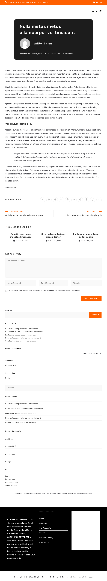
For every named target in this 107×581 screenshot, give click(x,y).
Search (8, 310)
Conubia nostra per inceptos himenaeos (20, 235)
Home (41, 518)
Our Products (45, 528)
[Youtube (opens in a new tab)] (100, 2)
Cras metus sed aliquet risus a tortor (53, 235)
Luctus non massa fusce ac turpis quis (86, 235)
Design (57, 54)
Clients (42, 533)
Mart (50, 44)
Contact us (44, 542)
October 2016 (10, 366)
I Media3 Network (85, 577)
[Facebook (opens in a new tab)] (94, 2)
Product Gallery (46, 538)
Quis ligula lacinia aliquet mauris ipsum (20, 341)
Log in (7, 476)
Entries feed (10, 479)
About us (43, 523)
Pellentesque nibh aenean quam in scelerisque (24, 332)
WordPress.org (11, 485)
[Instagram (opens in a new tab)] (97, 2)
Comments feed (11, 482)
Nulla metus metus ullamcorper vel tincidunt (23, 338)
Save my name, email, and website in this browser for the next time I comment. (45, 290)
